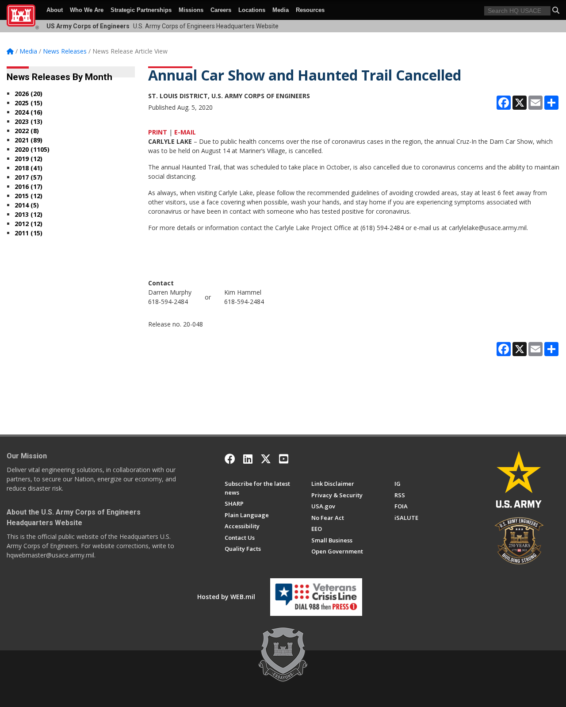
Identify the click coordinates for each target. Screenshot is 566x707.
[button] (555, 10)
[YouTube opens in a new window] (283, 459)
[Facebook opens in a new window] (230, 459)
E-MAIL (185, 132)
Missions (191, 10)
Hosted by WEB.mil (226, 596)
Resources (310, 10)
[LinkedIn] (247, 459)
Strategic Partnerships (141, 10)
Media (280, 10)
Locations (251, 10)
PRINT (157, 132)
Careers (220, 10)
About (54, 10)
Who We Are (86, 10)
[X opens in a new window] (265, 459)
